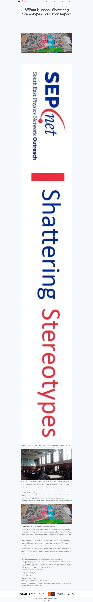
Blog (70, 1)
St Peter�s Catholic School (27, 578)
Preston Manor (25, 577)
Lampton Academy (26, 573)
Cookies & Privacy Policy (48, 598)
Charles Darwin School (26, 572)
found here (59, 547)
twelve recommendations (28, 548)
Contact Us (55, 598)
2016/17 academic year (29, 445)
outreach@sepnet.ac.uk (31, 583)
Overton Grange (25, 575)
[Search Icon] (74, 2)
